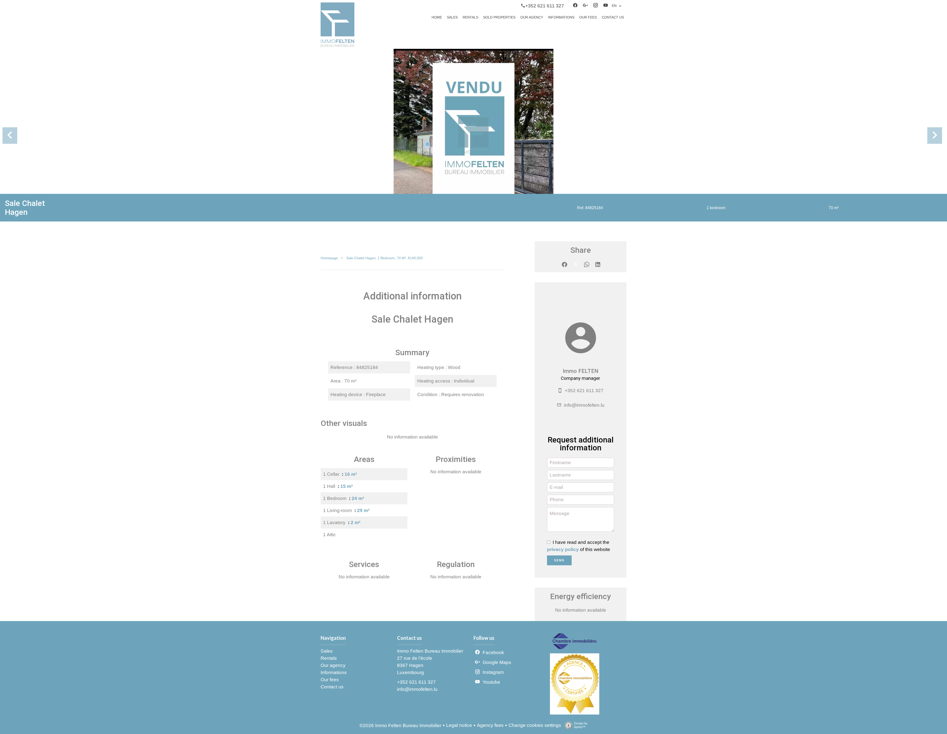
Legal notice (459, 725)
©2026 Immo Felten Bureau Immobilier (400, 725)
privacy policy (563, 549)
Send (559, 560)
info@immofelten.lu (584, 405)
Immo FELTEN (580, 371)
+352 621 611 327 (584, 390)
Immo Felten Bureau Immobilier (430, 651)
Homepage (329, 258)
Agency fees (490, 725)
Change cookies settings (535, 725)
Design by (580, 725)
